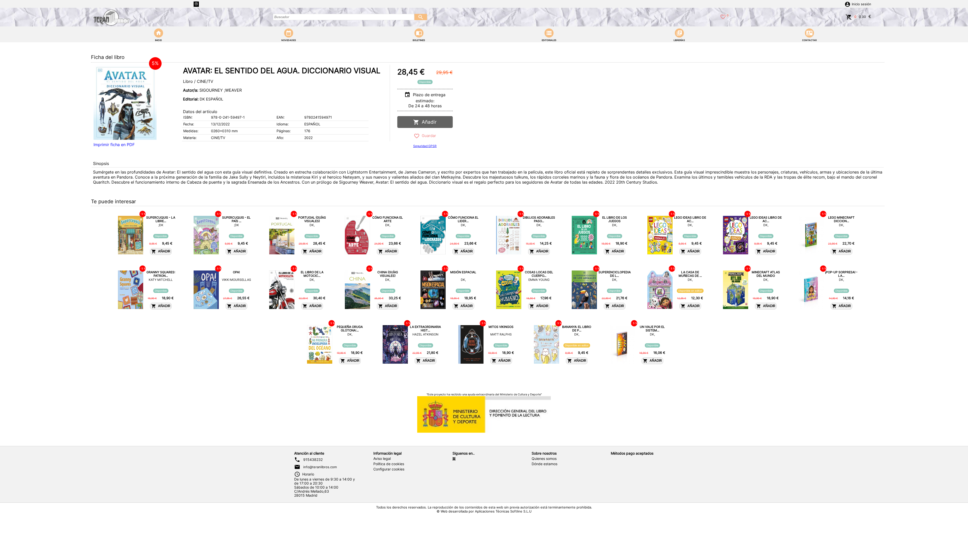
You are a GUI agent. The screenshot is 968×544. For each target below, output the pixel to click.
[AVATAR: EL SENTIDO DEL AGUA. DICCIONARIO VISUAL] (125, 102)
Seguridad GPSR (425, 146)
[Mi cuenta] (847, 3)
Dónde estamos (544, 464)
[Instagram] (196, 4)
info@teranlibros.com (320, 467)
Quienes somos (544, 459)
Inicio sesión (861, 4)
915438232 (313, 460)
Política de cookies (388, 464)
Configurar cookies (388, 469)
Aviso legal (382, 459)
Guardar (428, 135)
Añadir (428, 122)
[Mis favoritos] (723, 16)
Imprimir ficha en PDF (114, 144)
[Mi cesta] (849, 16)
